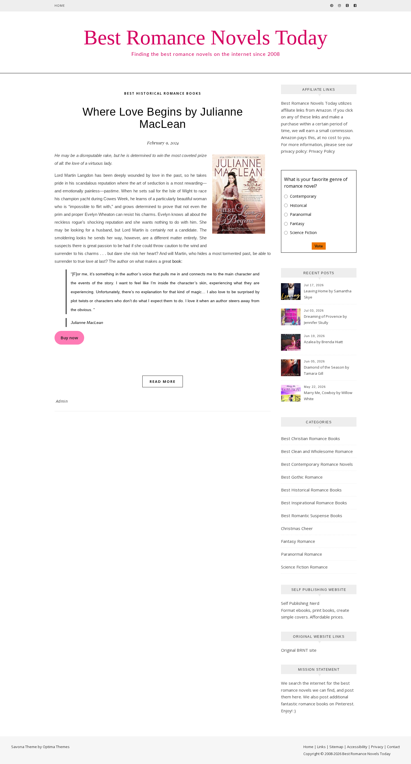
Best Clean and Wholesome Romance (317, 451)
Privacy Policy (322, 151)
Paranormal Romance (301, 554)
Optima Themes (56, 746)
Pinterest (344, 703)
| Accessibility (355, 746)
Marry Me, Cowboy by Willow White (328, 395)
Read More (163, 381)
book (176, 261)
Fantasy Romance (298, 541)
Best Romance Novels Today (206, 37)
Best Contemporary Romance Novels (317, 464)
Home (60, 5)
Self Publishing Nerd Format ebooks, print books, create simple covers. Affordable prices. (315, 610)
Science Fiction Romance (304, 567)
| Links (320, 746)
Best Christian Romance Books (310, 438)
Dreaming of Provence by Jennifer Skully (325, 319)
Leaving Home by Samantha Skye (327, 294)
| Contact (392, 746)
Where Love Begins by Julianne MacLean (162, 118)
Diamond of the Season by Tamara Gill (326, 370)
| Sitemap (335, 746)
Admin (62, 401)
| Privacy (375, 746)
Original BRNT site (298, 650)
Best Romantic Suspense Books (311, 515)
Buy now (69, 337)
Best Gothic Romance (302, 477)
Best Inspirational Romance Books (314, 502)
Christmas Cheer (297, 528)
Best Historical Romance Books (162, 93)
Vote (319, 246)
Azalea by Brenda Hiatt (323, 341)
